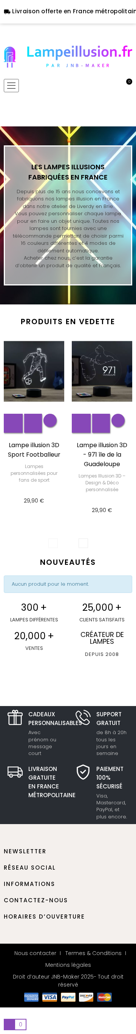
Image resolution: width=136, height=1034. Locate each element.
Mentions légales (68, 965)
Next (83, 543)
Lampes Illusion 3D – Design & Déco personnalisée (102, 483)
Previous (53, 543)
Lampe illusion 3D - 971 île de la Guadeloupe (102, 454)
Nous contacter (35, 953)
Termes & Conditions (93, 953)
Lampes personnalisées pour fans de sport (34, 473)
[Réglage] (113, 86)
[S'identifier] (100, 86)
